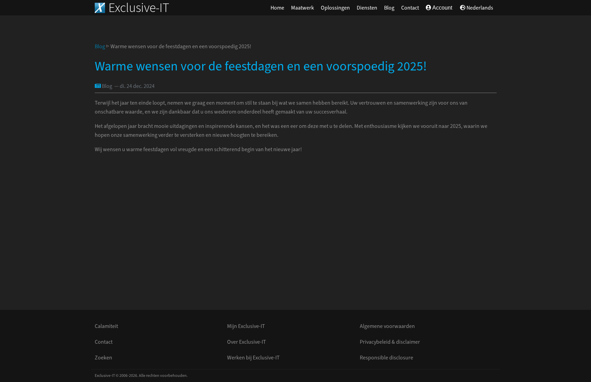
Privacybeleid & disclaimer (390, 342)
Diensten (367, 8)
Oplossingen (335, 8)
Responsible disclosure (386, 357)
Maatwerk (302, 8)
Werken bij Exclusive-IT (253, 357)
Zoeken (103, 357)
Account (441, 8)
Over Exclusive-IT (246, 342)
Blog (389, 8)
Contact (410, 8)
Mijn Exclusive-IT (246, 326)
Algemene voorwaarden (387, 326)
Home (277, 8)
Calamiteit (106, 326)
